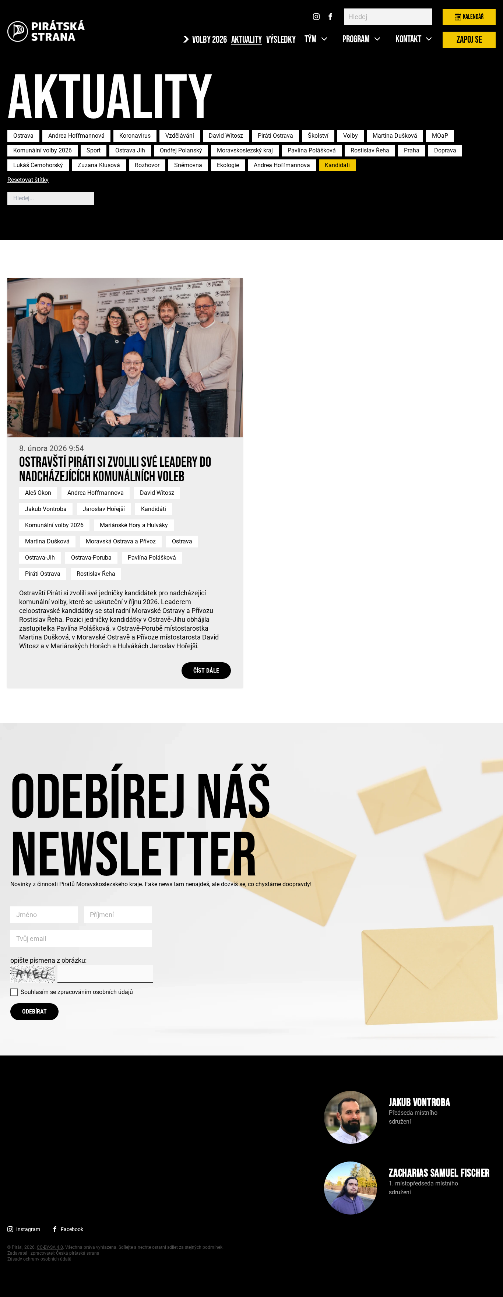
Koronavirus (135, 135)
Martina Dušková (395, 135)
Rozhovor (147, 165)
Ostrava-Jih (40, 557)
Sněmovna (188, 165)
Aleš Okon (38, 492)
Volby (350, 135)
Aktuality (246, 40)
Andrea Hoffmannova (282, 165)
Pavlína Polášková (312, 150)
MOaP (440, 135)
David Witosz (226, 135)
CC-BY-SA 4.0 (50, 1247)
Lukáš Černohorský (38, 165)
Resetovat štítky (28, 180)
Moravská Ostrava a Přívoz (121, 541)
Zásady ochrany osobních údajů (39, 1259)
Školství (318, 135)
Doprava (445, 150)
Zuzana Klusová (99, 165)
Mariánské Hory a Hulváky (134, 525)
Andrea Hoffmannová (76, 135)
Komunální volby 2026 (42, 150)
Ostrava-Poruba (91, 557)
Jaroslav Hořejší (104, 508)
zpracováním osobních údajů (95, 991)
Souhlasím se (77, 991)
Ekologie (228, 165)
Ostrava (23, 135)
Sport (94, 150)
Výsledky (281, 40)
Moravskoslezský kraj (245, 150)
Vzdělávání (179, 135)
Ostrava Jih (130, 150)
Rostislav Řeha (370, 150)
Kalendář (473, 17)
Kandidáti (337, 165)
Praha (411, 150)
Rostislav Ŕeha (96, 573)
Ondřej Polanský (181, 150)
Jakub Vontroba (46, 508)
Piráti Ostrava (275, 135)
